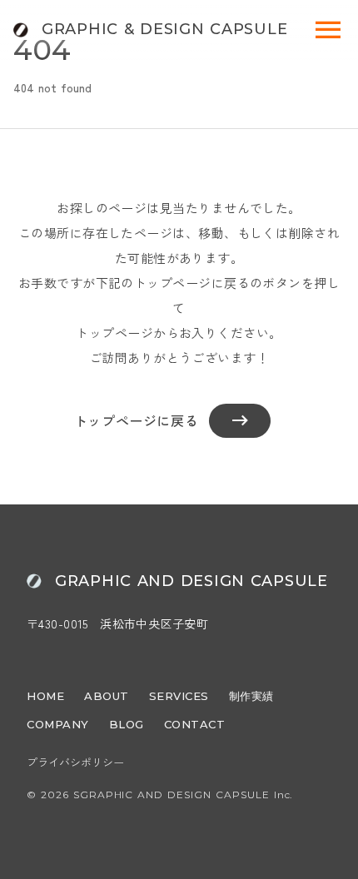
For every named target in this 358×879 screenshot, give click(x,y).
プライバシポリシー (75, 762)
